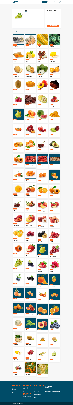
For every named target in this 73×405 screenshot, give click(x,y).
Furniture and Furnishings (38, 391)
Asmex (16, 403)
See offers (24, 390)
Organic (35, 393)
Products (17, 7)
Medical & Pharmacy (37, 394)
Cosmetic (35, 388)
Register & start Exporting (27, 396)
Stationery (35, 397)
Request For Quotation (26, 387)
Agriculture (36, 390)
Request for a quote (53, 25)
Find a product (25, 388)
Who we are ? (14, 387)
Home (13, 7)
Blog (13, 392)
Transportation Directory (27, 391)
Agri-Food (35, 387)
